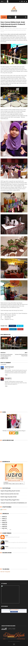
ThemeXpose (11, 641)
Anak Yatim (9, 28)
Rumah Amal (20, 30)
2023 (3, 516)
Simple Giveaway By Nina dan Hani (10, 494)
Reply (6, 374)
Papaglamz (8, 378)
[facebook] (20, 1)
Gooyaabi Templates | (18, 641)
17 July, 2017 (8, 368)
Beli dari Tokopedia (5, 571)
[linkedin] (26, 1)
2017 (3, 528)
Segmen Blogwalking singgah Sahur (10, 500)
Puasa (13, 28)
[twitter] (24, 1)
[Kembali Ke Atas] (14, 644)
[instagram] (22, 1)
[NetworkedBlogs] (14, 609)
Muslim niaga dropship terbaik (9, 497)
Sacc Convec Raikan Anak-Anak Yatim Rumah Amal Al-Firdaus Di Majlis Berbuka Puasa (14, 345)
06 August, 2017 (9, 379)
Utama (4, 17)
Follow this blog (14, 611)
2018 (3, 526)
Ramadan (14, 30)
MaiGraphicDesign (21, 638)
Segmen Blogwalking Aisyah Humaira (10, 491)
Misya (6, 541)
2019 (3, 524)
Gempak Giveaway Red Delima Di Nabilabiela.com (14, 503)
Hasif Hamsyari (9, 367)
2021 (3, 520)
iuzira (6, 535)
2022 (3, 518)
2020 (3, 522)
